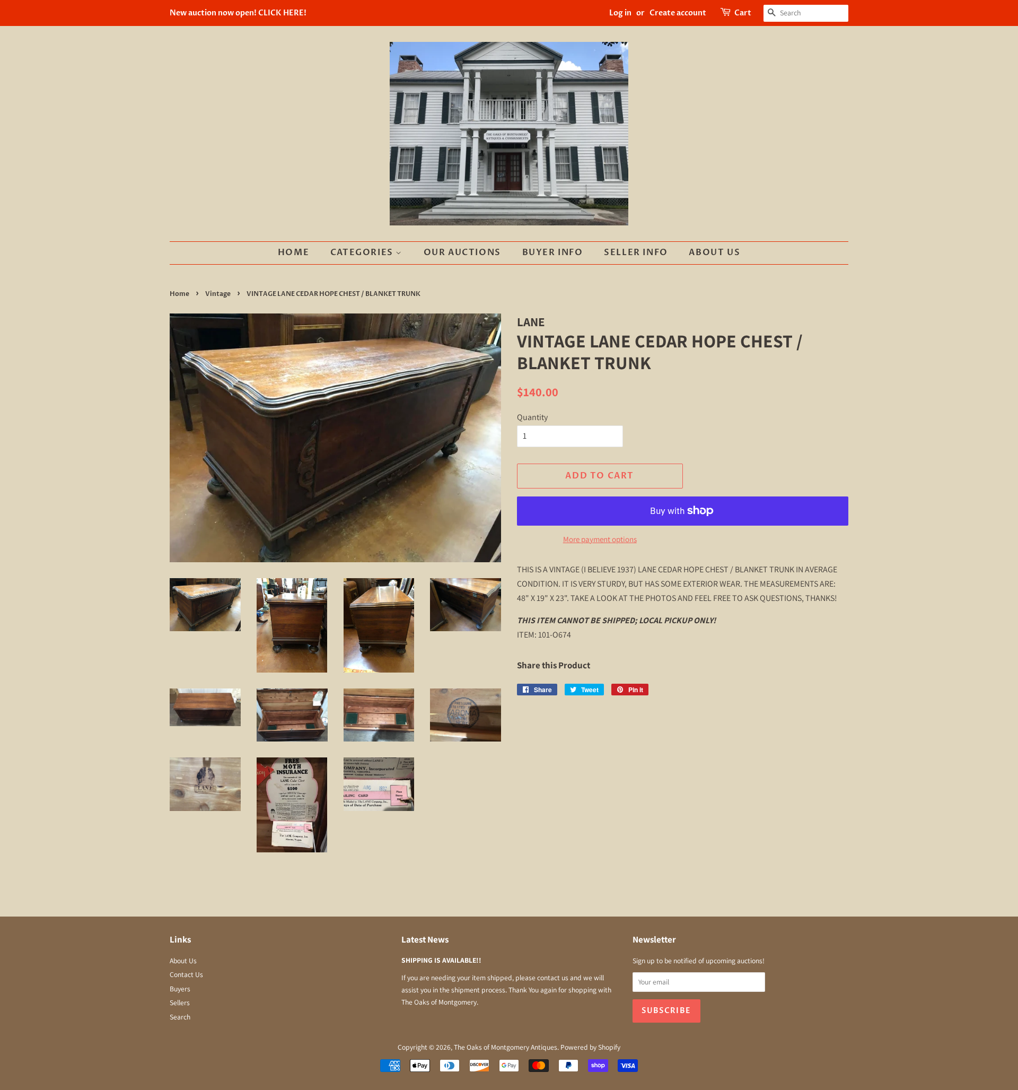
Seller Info (636, 252)
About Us (714, 252)
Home (293, 252)
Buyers (180, 988)
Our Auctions (462, 252)
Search (180, 1017)
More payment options (600, 539)
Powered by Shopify (590, 1047)
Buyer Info (552, 252)
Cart (742, 13)
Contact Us (186, 974)
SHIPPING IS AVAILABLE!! (441, 960)
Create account (678, 13)
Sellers (180, 1002)
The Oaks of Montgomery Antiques (505, 1047)
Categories (363, 252)
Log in (620, 13)
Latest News (425, 939)
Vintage (218, 294)
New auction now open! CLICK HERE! (238, 13)
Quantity (532, 417)
